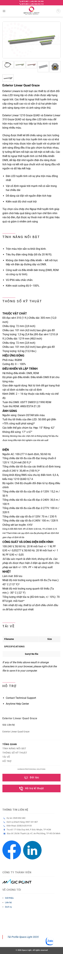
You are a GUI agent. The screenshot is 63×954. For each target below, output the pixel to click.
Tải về (6, 757)
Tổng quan (9, 744)
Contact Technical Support (21, 697)
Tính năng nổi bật (14, 748)
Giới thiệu (9, 898)
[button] (3, 10)
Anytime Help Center (17, 703)
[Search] (58, 11)
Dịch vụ (8, 907)
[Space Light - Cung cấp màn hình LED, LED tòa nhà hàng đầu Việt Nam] (31, 11)
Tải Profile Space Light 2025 (22, 936)
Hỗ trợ (6, 761)
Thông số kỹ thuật (14, 752)
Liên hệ (8, 902)
